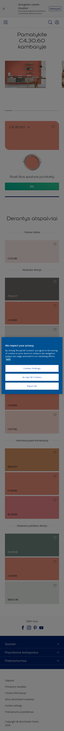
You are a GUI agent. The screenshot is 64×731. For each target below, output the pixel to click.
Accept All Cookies (32, 377)
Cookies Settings (32, 368)
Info (8, 359)
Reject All (32, 386)
